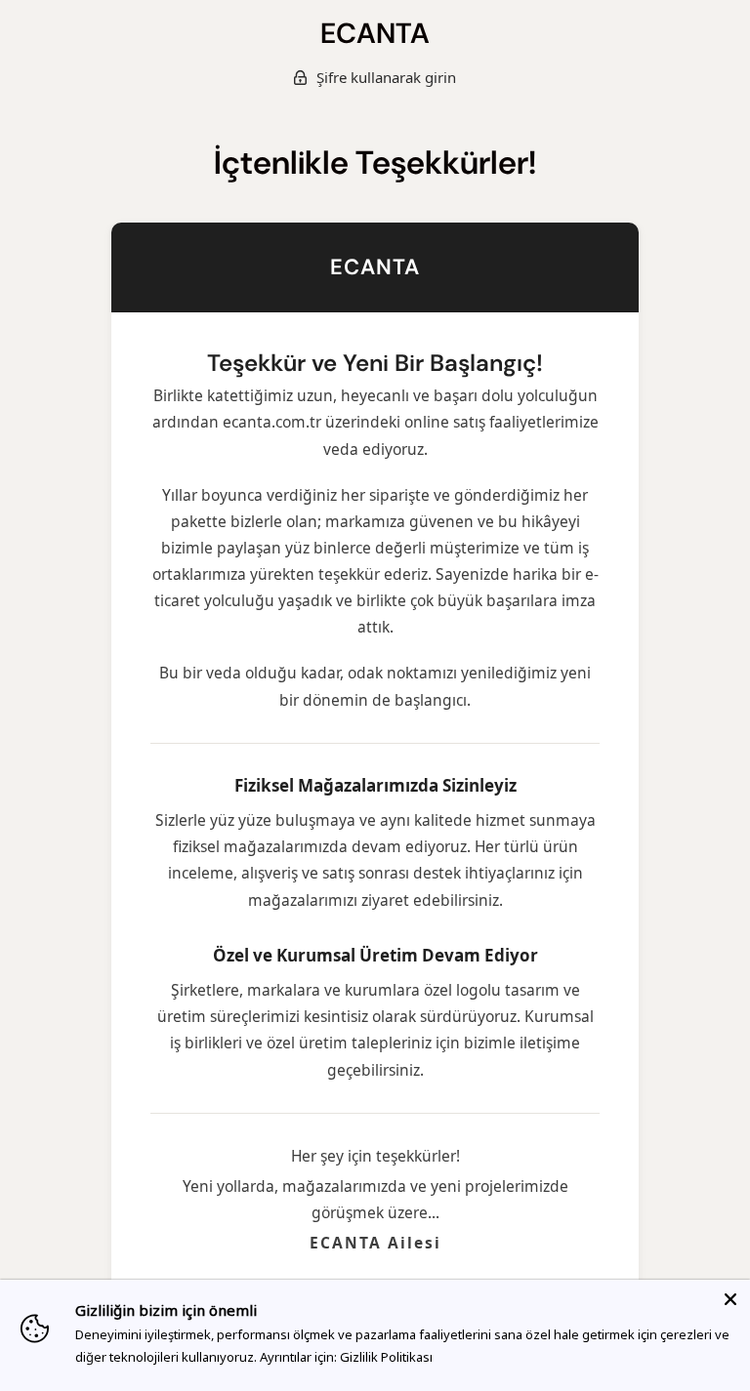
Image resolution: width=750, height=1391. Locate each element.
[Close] (730, 1299)
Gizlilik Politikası (386, 1357)
